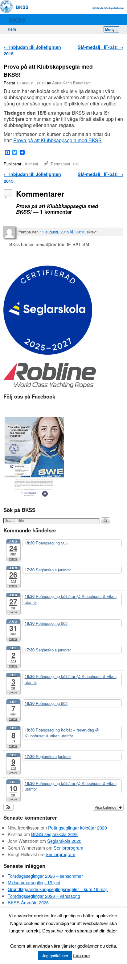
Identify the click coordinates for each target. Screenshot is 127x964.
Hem (12, 29)
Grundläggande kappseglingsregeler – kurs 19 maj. (58, 889)
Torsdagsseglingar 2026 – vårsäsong (44, 896)
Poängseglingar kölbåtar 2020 (77, 827)
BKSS (17, 20)
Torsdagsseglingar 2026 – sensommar (45, 875)
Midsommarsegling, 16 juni (34, 882)
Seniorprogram (68, 847)
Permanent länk (65, 164)
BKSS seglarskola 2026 (54, 834)
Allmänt (31, 164)
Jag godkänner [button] (55, 955)
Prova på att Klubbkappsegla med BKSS (57, 140)
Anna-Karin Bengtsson (72, 83)
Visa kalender (107, 807)
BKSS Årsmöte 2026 (28, 902)
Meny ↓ (111, 29)
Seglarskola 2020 (64, 841)
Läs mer (81, 955)
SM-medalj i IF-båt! (100, 47)
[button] (8, 807)
